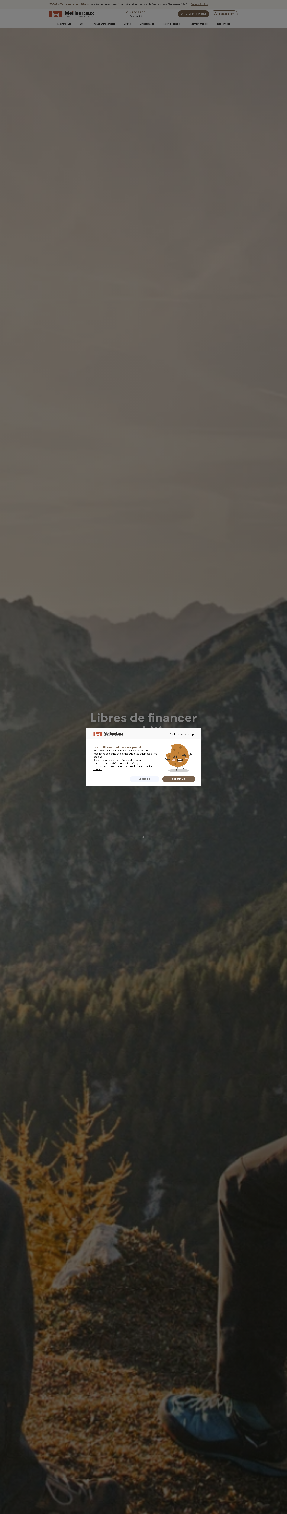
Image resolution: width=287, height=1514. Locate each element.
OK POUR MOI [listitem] (179, 779)
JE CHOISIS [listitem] (144, 779)
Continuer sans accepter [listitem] (182, 736)
